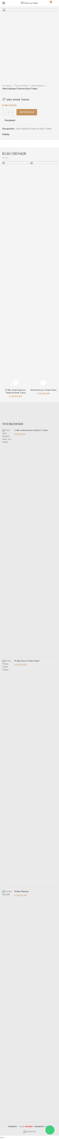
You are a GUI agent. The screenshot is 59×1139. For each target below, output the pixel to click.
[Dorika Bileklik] (7, 1003)
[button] (15, 383)
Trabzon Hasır (21, 85)
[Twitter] (16, 134)
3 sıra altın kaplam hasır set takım (31, 430)
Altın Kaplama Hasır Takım (43, 390)
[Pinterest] (20, 134)
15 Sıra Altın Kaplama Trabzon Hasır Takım (15, 391)
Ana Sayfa (6, 85)
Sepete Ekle (27, 112)
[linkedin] (24, 134)
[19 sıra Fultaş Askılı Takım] (7, 772)
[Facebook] (13, 134)
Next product (9, 93)
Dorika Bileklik (21, 891)
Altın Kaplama (37, 85)
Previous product (3, 93)
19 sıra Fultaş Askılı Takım (26, 660)
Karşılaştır (10, 120)
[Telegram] (28, 134)
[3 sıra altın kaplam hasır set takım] (7, 542)
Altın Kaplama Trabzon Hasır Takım (19, 88)
